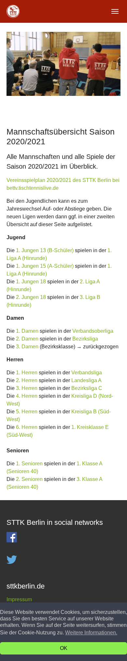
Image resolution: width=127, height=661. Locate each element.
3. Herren (26, 388)
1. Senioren (29, 463)
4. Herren (26, 396)
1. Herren (26, 372)
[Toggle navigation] (114, 11)
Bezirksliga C (86, 388)
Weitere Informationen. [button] (91, 632)
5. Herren (26, 411)
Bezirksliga (85, 339)
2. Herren (26, 380)
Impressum (19, 599)
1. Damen (27, 331)
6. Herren (26, 427)
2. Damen (27, 339)
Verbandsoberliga (92, 331)
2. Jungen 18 (31, 297)
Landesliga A (86, 380)
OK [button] (63, 648)
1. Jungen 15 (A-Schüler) (45, 266)
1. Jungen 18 (31, 281)
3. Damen (27, 346)
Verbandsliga (86, 372)
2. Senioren (29, 479)
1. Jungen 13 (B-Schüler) (45, 250)
